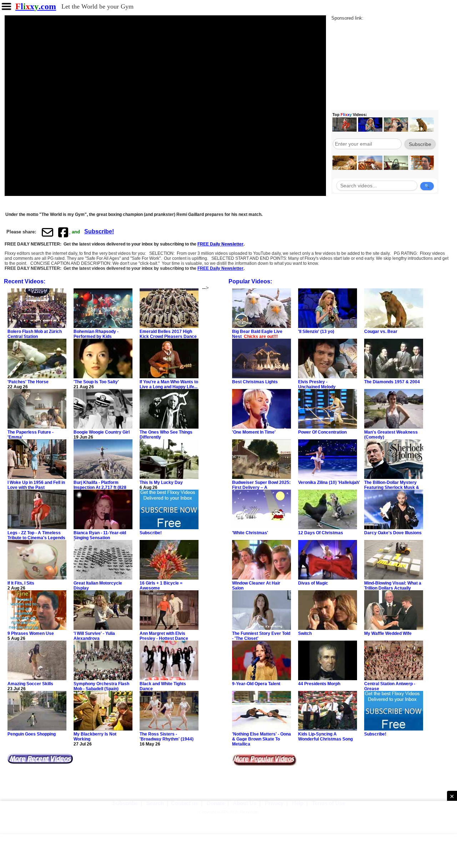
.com (35, 6)
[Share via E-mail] (47, 232)
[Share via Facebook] (64, 232)
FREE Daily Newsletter (220, 244)
